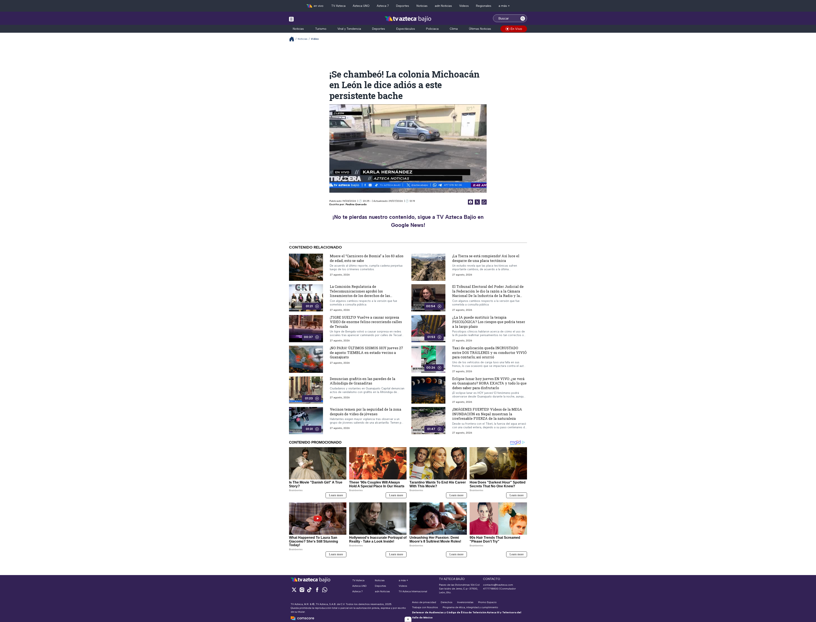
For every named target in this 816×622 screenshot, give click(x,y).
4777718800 (490, 588)
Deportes (402, 6)
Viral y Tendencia (349, 29)
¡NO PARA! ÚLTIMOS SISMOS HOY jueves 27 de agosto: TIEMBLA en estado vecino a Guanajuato (366, 352)
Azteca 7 (383, 6)
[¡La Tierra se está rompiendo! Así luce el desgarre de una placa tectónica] (428, 267)
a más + (504, 6)
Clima (454, 29)
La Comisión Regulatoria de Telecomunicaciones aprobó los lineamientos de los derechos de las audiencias (360, 293)
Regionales (483, 6)
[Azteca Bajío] (408, 18)
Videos (464, 6)
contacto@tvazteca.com (498, 584)
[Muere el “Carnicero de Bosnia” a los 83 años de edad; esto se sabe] (306, 267)
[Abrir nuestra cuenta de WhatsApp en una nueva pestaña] (324, 589)
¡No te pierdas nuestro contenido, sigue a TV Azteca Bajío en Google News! (408, 221)
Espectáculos (405, 29)
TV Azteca (338, 6)
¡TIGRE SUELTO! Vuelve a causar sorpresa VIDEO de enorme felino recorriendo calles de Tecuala (366, 322)
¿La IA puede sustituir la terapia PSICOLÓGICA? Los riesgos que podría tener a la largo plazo (488, 322)
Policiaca (432, 29)
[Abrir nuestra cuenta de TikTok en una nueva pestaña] (309, 589)
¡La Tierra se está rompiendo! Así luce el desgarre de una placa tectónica (485, 258)
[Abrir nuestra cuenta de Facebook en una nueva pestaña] (317, 589)
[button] (408, 619)
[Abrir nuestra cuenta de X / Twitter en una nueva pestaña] (294, 589)
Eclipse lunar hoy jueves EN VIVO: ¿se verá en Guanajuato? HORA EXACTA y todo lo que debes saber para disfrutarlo (489, 383)
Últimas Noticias (480, 29)
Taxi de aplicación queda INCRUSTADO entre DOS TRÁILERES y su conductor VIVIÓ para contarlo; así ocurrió (489, 352)
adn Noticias (443, 6)
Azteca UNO (361, 6)
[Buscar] (522, 18)
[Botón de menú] (291, 18)
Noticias (422, 6)
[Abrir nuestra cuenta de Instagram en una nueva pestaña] (301, 589)
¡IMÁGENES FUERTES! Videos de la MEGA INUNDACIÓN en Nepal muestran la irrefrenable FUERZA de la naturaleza (487, 414)
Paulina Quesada (356, 204)
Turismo (320, 29)
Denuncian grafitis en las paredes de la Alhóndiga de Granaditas (362, 381)
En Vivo (516, 29)
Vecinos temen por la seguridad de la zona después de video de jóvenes (365, 411)
